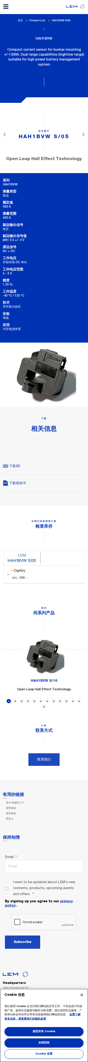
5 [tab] (34, 701)
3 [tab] (21, 701)
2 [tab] (15, 701)
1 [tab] (9, 701)
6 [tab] (41, 701)
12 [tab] (79, 701)
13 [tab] (44, 707)
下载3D (14, 466)
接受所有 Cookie (44, 1031)
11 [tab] (73, 701)
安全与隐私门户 (15, 802)
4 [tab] (28, 701)
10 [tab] (66, 701)
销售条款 (11, 808)
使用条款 (11, 813)
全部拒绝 (44, 1042)
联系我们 (44, 759)
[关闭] (82, 995)
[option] (44, 666)
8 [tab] (53, 701)
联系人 (10, 818)
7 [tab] (47, 701)
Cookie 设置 (44, 1053)
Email (9, 857)
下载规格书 (17, 483)
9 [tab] (60, 701)
